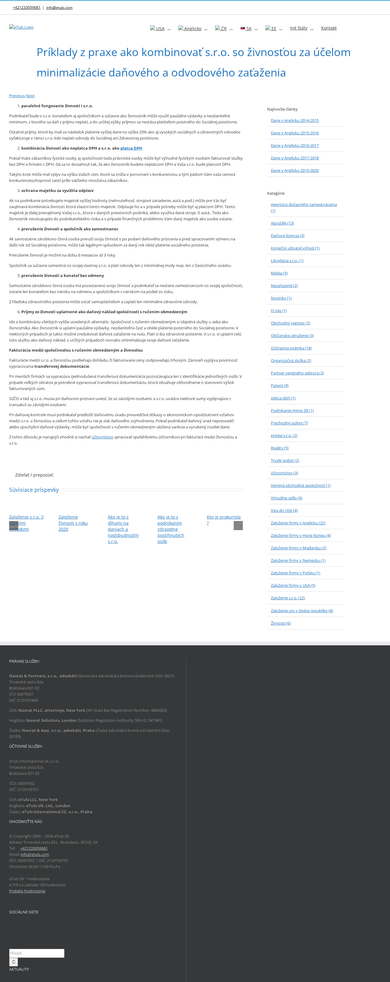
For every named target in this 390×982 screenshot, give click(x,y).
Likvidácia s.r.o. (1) (287, 260)
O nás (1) (279, 310)
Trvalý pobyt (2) (285, 460)
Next (30, 95)
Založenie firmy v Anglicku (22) (298, 523)
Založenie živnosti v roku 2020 (73, 523)
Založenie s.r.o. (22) (288, 598)
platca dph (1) (283, 398)
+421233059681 (27, 7)
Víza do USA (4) (284, 510)
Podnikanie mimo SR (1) (292, 410)
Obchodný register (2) (290, 323)
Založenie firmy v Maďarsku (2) (298, 548)
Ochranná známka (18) (291, 348)
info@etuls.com (59, 7)
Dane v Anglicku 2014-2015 (295, 120)
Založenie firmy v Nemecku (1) (298, 560)
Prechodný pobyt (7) (289, 423)
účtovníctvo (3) (284, 473)
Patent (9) (280, 385)
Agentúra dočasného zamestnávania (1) (304, 207)
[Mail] (35, 926)
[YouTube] (27, 926)
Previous (17, 95)
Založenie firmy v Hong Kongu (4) (301, 535)
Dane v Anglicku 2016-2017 (295, 145)
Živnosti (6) (281, 623)
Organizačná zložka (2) (291, 360)
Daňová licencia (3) (287, 235)
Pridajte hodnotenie (27, 891)
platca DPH (131, 148)
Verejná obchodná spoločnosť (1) (301, 485)
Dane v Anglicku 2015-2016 (295, 133)
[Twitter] (19, 926)
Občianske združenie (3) (292, 335)
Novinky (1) (281, 298)
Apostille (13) (282, 223)
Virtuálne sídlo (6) (286, 498)
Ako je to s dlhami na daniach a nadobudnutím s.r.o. (123, 529)
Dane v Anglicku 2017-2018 (295, 158)
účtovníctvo (102, 437)
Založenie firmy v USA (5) (293, 585)
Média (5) (279, 273)
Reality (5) (280, 448)
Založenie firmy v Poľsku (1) (295, 573)
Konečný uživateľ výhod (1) (295, 248)
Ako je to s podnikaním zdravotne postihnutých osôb (171, 529)
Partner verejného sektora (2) (297, 373)
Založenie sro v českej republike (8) (302, 610)
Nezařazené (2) (284, 285)
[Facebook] (11, 926)
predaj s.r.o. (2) (284, 435)
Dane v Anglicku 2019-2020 (295, 170)
